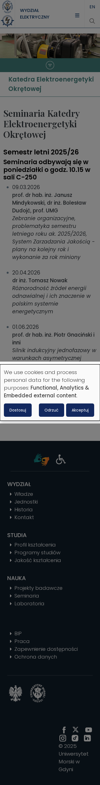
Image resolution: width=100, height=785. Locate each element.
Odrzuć (51, 410)
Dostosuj (17, 410)
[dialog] (50, 392)
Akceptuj (80, 410)
